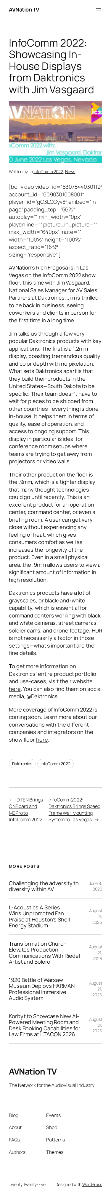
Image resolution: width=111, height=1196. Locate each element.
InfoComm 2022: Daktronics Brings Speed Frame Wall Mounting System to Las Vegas (74, 809)
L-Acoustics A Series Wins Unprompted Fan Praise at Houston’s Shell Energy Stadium (39, 916)
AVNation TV (24, 9)
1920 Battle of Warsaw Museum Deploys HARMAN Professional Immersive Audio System (42, 989)
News (70, 171)
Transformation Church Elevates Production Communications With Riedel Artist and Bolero (44, 953)
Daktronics (22, 763)
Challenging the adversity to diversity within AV (44, 886)
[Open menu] (98, 9)
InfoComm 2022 (48, 171)
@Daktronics (42, 696)
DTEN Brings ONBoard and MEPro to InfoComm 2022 (26, 809)
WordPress (92, 1184)
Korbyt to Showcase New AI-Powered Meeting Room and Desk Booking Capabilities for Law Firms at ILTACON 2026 (45, 1025)
